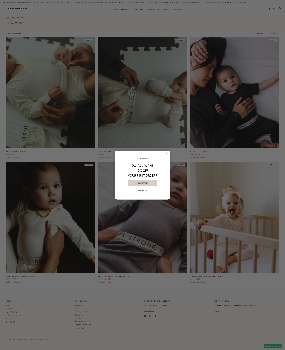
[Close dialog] (168, 153)
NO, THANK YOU (142, 190)
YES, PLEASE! (142, 183)
